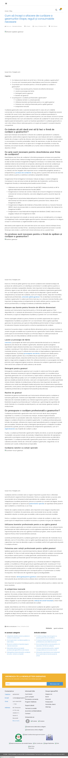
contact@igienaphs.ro (19, 698)
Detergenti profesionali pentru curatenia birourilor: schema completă (18, 653)
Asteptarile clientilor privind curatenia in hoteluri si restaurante (18, 637)
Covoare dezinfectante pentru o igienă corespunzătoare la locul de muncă (47, 649)
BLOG (47, 697)
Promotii (48, 699)
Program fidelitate (30, 702)
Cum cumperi (29, 697)
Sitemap (48, 707)
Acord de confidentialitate (33, 711)
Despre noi (49, 694)
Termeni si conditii (30, 708)
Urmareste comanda (31, 699)
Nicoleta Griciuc (17, 26)
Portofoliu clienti (51, 704)
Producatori (49, 702)
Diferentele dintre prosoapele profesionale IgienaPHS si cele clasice (18, 649)
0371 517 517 (16, 694)
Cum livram (28, 694)
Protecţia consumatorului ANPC (56, 754)
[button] (34, 757)
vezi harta (16, 721)
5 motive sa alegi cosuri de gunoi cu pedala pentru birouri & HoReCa (46, 637)
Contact (27, 713)
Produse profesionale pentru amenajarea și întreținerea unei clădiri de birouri (48, 641)
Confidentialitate (30, 754)
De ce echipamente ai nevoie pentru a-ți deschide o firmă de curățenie (48, 645)
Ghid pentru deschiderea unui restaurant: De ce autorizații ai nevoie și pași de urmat (48, 654)
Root (28, 26)
